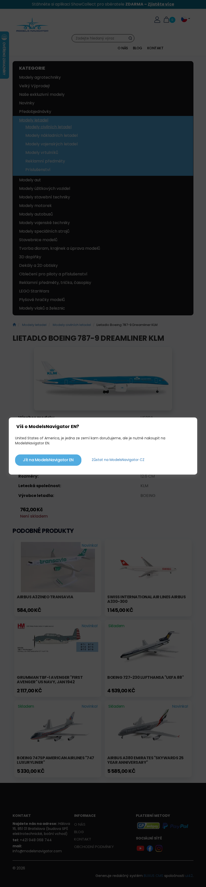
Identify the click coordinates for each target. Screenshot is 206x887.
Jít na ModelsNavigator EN (48, 460)
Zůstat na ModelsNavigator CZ (118, 459)
